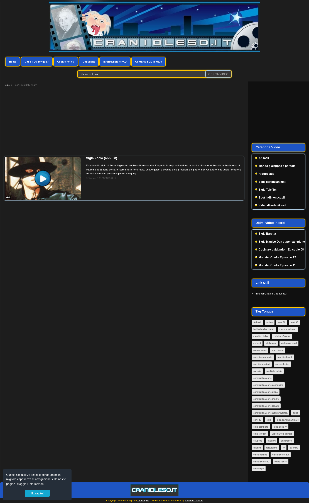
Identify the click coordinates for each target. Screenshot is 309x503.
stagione (257, 441)
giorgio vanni (259, 350)
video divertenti (261, 461)
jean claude (277, 350)
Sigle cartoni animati (272, 181)
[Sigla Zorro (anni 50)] (43, 178)
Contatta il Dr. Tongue (148, 61)
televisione (271, 448)
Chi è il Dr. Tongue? (37, 61)
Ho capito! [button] (37, 493)
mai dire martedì (261, 364)
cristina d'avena (282, 336)
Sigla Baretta (267, 233)
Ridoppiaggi (267, 173)
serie (295, 413)
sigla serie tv (280, 427)
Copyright (89, 61)
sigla (268, 420)
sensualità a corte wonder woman (270, 413)
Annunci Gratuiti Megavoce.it (271, 293)
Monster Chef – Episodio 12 (277, 257)
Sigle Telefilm (267, 189)
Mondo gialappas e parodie (277, 165)
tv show (294, 448)
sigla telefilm (259, 434)
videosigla (258, 468)
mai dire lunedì (285, 357)
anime (269, 322)
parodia (257, 371)
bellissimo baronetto (263, 329)
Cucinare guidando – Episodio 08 (281, 249)
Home (12, 61)
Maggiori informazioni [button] (30, 483)
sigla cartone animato (288, 420)
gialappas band (289, 343)
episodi (257, 343)
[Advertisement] (124, 121)
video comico (260, 455)
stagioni (272, 441)
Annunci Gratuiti (194, 500)
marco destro (282, 364)
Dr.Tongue (143, 500)
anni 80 (281, 322)
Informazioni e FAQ (115, 61)
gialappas (271, 343)
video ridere (280, 461)
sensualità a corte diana (265, 392)
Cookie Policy (65, 61)
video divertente (280, 455)
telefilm (257, 448)
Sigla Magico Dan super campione (282, 241)
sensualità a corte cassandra (268, 385)
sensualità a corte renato (266, 406)
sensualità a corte (262, 378)
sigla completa (260, 427)
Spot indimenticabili (272, 197)
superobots (287, 441)
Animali (264, 158)
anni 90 (294, 322)
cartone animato (287, 329)
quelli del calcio (274, 371)
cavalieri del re (260, 336)
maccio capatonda (262, 357)
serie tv (257, 420)
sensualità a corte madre (266, 399)
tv (284, 448)
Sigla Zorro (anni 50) (101, 158)
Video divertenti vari (272, 205)
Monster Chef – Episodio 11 (277, 265)
